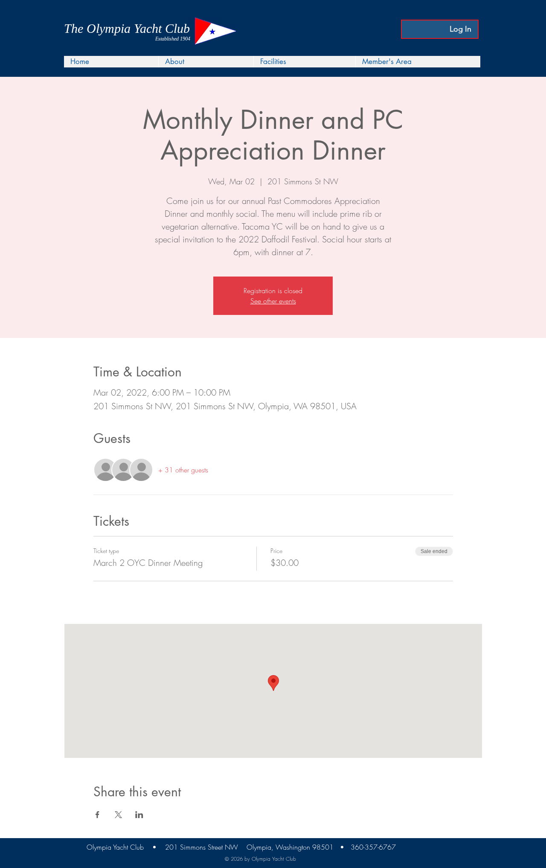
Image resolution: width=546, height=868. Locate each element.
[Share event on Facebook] (97, 814)
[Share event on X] (118, 814)
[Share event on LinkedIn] (139, 814)
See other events (273, 301)
